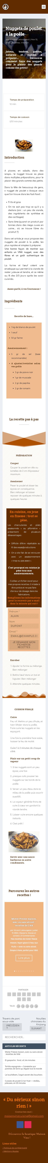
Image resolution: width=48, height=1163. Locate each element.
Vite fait (25, 43)
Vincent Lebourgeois (20, 40)
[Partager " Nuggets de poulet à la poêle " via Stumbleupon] (19, 999)
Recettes (16, 43)
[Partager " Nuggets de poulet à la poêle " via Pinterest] (28, 994)
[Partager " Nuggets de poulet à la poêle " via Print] (28, 999)
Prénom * (14, 611)
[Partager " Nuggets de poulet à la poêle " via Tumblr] (24, 994)
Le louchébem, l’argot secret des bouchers (23, 1075)
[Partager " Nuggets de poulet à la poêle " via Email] (24, 999)
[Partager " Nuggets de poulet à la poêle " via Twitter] (14, 994)
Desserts (23, 933)
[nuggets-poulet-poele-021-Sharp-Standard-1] (24, 851)
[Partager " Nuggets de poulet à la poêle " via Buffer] (38, 994)
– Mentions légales (10, 1151)
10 (33, 971)
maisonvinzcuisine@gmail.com (24, 1116)
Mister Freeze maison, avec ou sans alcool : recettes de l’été (24, 922)
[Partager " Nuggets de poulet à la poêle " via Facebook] (9, 994)
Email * (13, 631)
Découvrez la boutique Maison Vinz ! (27, 1135)
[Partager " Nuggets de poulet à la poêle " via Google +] (19, 994)
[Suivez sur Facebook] (20, 1124)
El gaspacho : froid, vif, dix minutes (20, 1060)
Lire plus (24, 958)
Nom (12, 621)
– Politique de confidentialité (14, 1148)
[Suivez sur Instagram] (27, 1124)
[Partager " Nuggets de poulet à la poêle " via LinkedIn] (33, 994)
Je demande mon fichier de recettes (24, 645)
